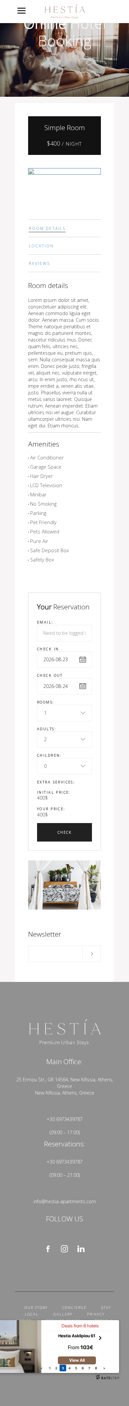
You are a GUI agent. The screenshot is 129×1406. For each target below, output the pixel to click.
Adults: (46, 728)
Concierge (74, 1307)
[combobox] (64, 713)
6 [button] (83, 1368)
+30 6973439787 (65, 1119)
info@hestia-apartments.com (64, 1201)
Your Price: (51, 808)
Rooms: (46, 702)
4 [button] (69, 1368)
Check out (50, 675)
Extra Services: (56, 781)
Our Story (36, 1307)
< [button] (41, 1368)
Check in (48, 648)
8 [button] (96, 1368)
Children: (49, 755)
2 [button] (56, 1368)
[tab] (64, 228)
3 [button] (63, 1368)
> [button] (104, 1368)
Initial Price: (54, 792)
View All (77, 1360)
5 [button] (76, 1368)
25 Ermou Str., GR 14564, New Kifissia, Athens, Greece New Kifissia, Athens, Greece (64, 1086)
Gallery (62, 1314)
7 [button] (89, 1368)
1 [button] (50, 1368)
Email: (45, 622)
